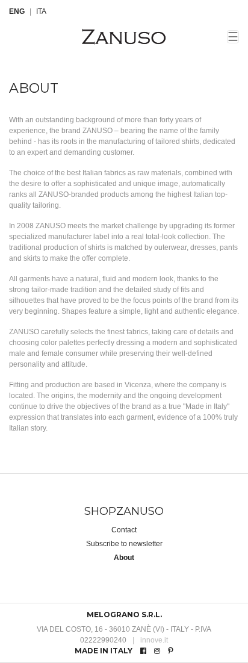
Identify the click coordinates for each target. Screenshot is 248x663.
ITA (41, 11)
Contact (124, 530)
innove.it (150, 640)
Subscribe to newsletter (124, 544)
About (124, 557)
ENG (17, 11)
